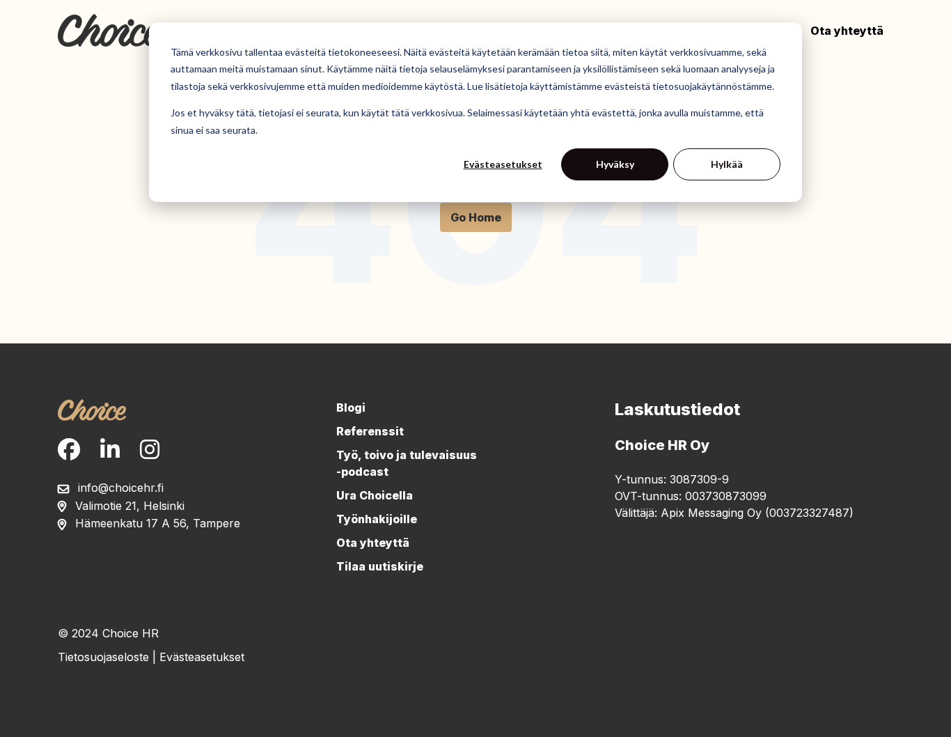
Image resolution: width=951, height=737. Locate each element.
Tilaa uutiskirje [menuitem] (379, 566)
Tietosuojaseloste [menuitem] (103, 657)
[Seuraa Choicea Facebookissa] (69, 450)
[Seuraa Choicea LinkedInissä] (110, 450)
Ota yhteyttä (846, 31)
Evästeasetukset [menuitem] (201, 657)
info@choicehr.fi (121, 488)
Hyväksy (615, 164)
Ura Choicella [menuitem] (374, 495)
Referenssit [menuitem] (370, 431)
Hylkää (727, 164)
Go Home (475, 217)
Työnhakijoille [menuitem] (376, 519)
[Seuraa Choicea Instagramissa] (149, 450)
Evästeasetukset (503, 164)
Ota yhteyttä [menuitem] (372, 543)
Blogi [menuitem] (351, 407)
